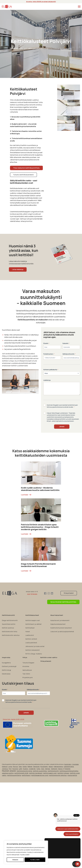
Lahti (20, 769)
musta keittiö (72, 775)
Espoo (60, 769)
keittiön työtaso (63, 773)
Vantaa (47, 769)
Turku (38, 769)
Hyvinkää (75, 764)
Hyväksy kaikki (35, 860)
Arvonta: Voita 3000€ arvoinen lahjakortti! (41, 2)
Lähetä (61, 426)
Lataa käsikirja (17, 269)
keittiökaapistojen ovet (39, 775)
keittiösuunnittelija (14, 775)
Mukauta (15, 860)
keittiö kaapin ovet (50, 773)
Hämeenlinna (58, 766)
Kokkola (4, 766)
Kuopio (25, 769)
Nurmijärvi (67, 764)
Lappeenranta (69, 766)
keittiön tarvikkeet (35, 773)
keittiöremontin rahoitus (58, 775)
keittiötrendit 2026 (21, 773)
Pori (10, 769)
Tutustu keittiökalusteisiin (23, 175)
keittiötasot (26, 775)
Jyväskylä (32, 769)
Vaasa (51, 766)
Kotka (25, 766)
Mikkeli (30, 766)
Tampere (54, 769)
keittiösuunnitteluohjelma (69, 771)
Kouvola (15, 769)
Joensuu (5, 769)
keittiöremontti (53, 771)
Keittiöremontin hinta (24, 771)
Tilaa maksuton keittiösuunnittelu (26, 168)
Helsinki (67, 769)
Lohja (10, 766)
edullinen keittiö (8, 773)
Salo (20, 766)
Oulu (42, 769)
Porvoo (15, 766)
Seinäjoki (36, 766)
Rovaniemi (44, 766)
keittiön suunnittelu (40, 771)
